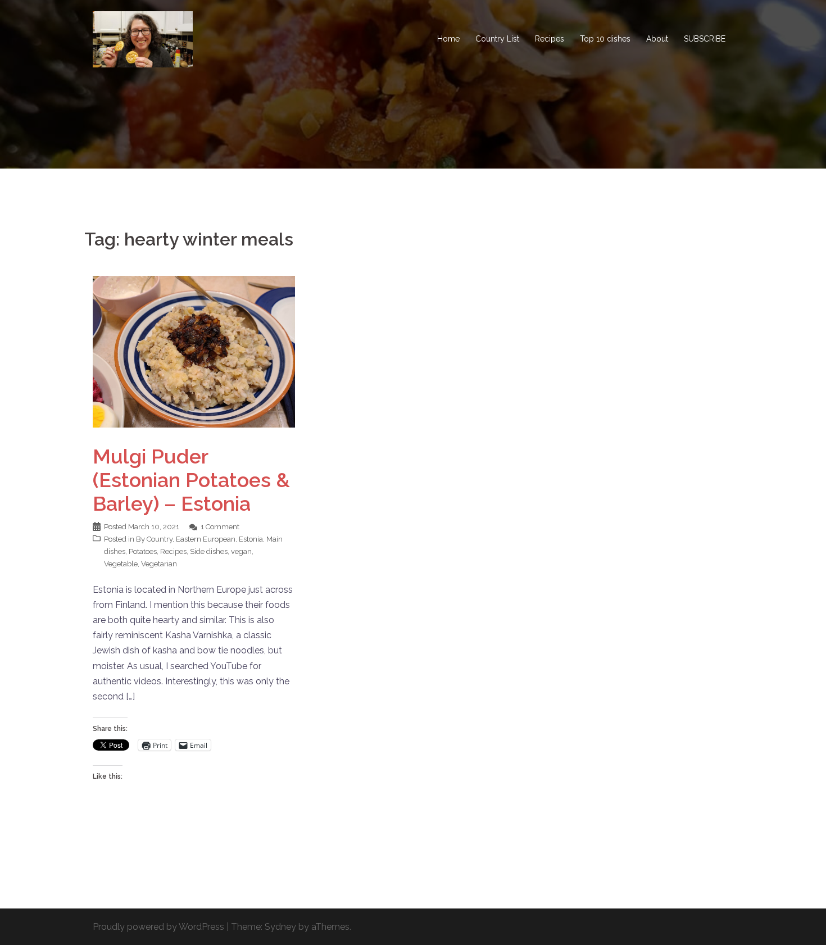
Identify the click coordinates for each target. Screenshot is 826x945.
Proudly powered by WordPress (158, 926)
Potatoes (143, 551)
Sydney (280, 926)
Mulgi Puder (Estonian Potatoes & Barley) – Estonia (191, 479)
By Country (154, 539)
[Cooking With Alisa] (143, 38)
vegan (241, 551)
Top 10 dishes (605, 38)
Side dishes (209, 551)
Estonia (251, 539)
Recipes (549, 38)
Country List (497, 38)
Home (448, 38)
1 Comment (220, 527)
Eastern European (205, 539)
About (657, 38)
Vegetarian (159, 564)
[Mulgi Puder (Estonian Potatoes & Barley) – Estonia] (194, 351)
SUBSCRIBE (704, 38)
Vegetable (121, 564)
